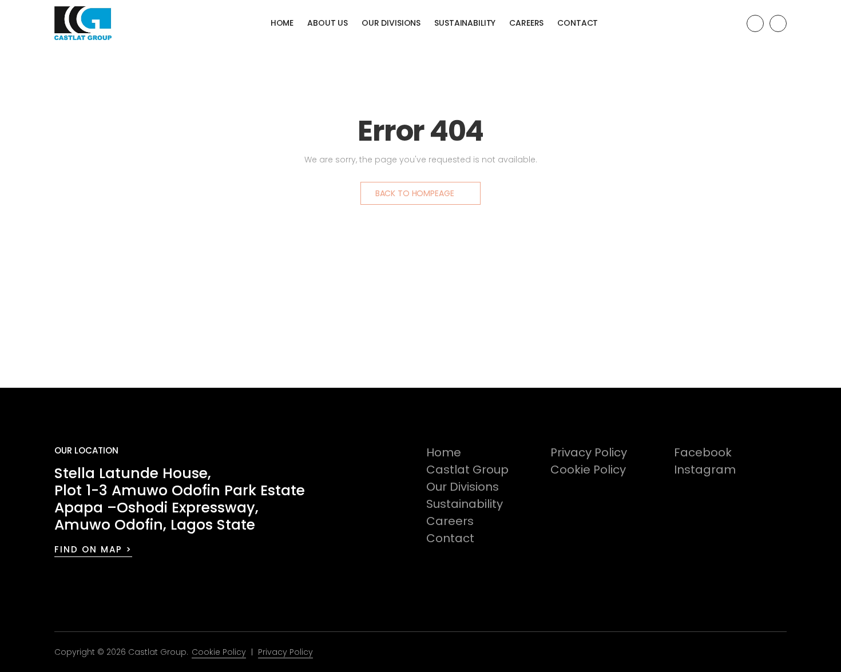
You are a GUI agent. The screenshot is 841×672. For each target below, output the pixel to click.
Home (282, 23)
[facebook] (755, 23)
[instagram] (778, 23)
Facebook (703, 452)
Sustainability (464, 23)
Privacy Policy (588, 452)
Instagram (705, 469)
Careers (526, 23)
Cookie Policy (588, 469)
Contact (577, 23)
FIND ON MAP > (93, 549)
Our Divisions (391, 23)
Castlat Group (467, 469)
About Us (327, 23)
